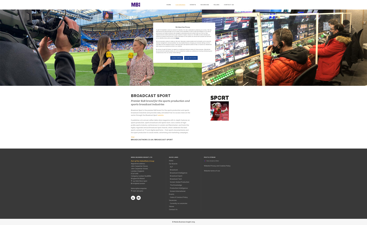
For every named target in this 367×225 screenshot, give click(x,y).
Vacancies (173, 200)
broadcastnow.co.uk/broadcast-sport (152, 140)
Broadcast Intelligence (178, 173)
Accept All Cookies (191, 58)
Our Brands (173, 164)
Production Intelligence (179, 188)
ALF (171, 167)
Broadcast (174, 170)
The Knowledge (176, 185)
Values (171, 206)
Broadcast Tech (176, 179)
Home (171, 161)
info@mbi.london (138, 183)
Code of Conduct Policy (179, 197)
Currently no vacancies (178, 203)
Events (171, 194)
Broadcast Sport (176, 176)
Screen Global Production (179, 182)
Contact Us (173, 209)
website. (161, 115)
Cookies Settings (177, 58)
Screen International (177, 191)
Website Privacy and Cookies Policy (217, 166)
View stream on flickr (212, 161)
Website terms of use (212, 171)
